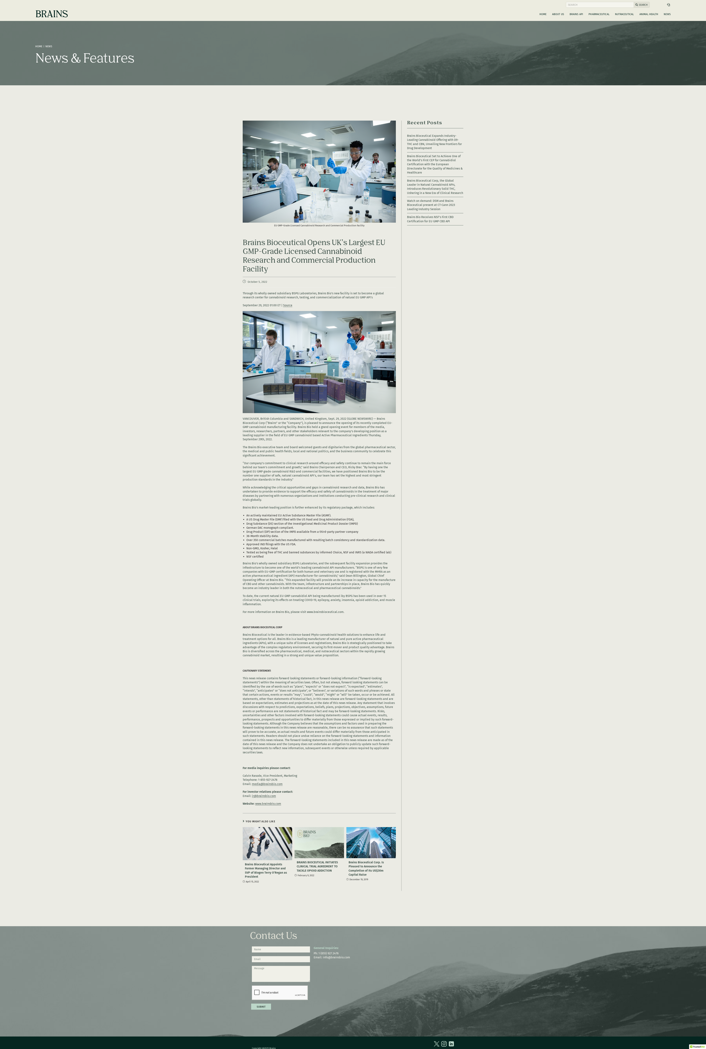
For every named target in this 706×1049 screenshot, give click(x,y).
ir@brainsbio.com (264, 796)
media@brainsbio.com (267, 784)
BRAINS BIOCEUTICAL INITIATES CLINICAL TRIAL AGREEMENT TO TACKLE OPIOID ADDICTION (317, 866)
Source (287, 305)
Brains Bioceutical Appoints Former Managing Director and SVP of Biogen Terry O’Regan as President (266, 870)
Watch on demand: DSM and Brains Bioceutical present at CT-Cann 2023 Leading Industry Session (431, 205)
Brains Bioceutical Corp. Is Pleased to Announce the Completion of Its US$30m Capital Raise (366, 868)
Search (643, 4)
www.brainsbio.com (268, 803)
